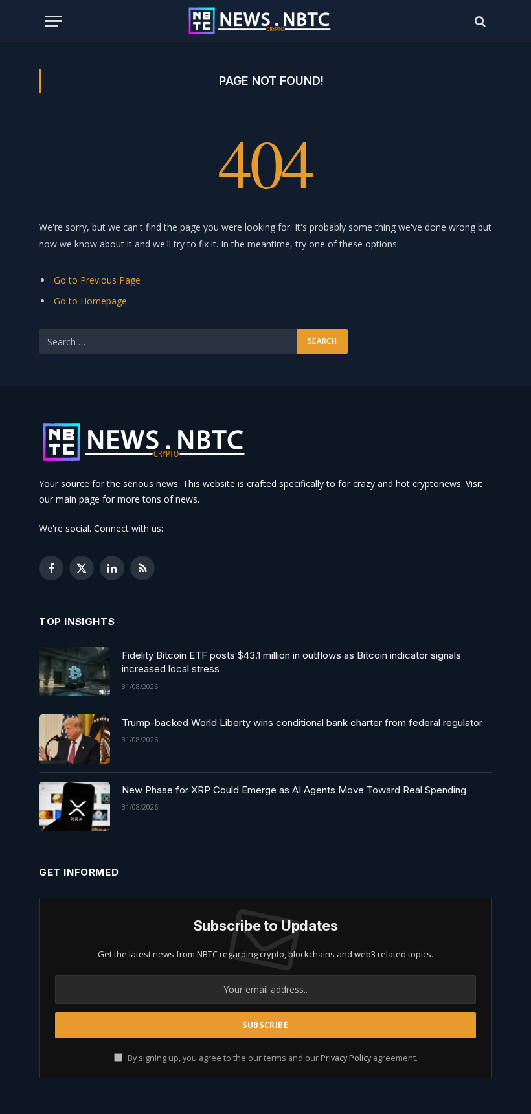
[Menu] (53, 21)
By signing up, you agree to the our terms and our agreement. (272, 1057)
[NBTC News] (265, 21)
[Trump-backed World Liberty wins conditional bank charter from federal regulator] (74, 739)
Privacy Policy (346, 1057)
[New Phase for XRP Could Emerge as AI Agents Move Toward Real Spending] (74, 806)
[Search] (479, 21)
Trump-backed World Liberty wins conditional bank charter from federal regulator (302, 722)
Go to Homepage (90, 301)
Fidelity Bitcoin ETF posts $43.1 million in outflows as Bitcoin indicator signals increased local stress (291, 662)
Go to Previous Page (97, 280)
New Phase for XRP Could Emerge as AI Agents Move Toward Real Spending (294, 790)
